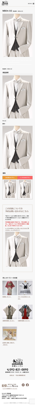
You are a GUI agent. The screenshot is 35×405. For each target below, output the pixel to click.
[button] (30, 3)
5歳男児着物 (24, 320)
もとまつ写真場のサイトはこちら (10, 388)
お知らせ (12, 375)
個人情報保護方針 (20, 375)
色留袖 (6, 296)
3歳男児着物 (8, 320)
